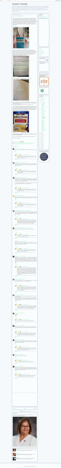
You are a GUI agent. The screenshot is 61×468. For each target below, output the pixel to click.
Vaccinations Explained (43, 127)
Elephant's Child (17, 162)
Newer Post (14, 408)
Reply (15, 151)
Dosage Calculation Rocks (43, 121)
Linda (15, 325)
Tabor (15, 195)
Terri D (16, 279)
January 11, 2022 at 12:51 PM (23, 162)
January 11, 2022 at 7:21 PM (20, 279)
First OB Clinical (43, 111)
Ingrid (16, 339)
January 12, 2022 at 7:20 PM (24, 234)
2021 (41, 132)
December (42, 98)
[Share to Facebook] (22, 141)
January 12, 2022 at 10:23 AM (21, 354)
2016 (41, 138)
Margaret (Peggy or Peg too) (19, 210)
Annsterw (18, 218)
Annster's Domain (19, 3)
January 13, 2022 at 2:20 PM (20, 366)
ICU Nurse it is (15, 413)
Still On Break (43, 128)
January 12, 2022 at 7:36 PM (24, 304)
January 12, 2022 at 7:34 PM (24, 319)
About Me (41, 49)
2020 (41, 133)
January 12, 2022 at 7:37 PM (24, 285)
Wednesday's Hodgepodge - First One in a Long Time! (43, 117)
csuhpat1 (16, 354)
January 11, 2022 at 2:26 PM (23, 177)
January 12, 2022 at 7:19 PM (24, 218)
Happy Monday (43, 125)
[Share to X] (21, 141)
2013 (41, 142)
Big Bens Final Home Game (43, 130)
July (42, 99)
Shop (40, 55)
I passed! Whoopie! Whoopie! (42, 105)
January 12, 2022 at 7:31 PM (24, 360)
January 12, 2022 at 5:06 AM (20, 339)
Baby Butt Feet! (18, 453)
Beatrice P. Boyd (17, 177)
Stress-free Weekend (42, 113)
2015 (41, 139)
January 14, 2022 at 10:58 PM (25, 374)
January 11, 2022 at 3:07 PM (20, 195)
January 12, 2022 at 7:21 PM (24, 248)
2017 (41, 137)
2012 (41, 143)
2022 (41, 97)
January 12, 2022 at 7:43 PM (24, 266)
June (42, 100)
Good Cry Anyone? (42, 115)
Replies (17, 153)
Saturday (42, 108)
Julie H (16, 148)
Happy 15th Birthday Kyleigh (42, 123)
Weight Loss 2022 (42, 52)
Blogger (35, 466)
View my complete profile (43, 16)
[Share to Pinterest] (23, 141)
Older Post (35, 408)
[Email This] (19, 141)
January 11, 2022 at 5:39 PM (22, 241)
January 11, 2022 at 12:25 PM (21, 148)
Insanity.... (17, 457)
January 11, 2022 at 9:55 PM (20, 325)
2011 (41, 144)
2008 (41, 148)
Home (25, 408)
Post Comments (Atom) (26, 411)
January (42, 103)
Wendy (16, 366)
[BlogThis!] (20, 141)
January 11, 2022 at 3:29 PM (26, 210)
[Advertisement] (25, 399)
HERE (13, 25)
